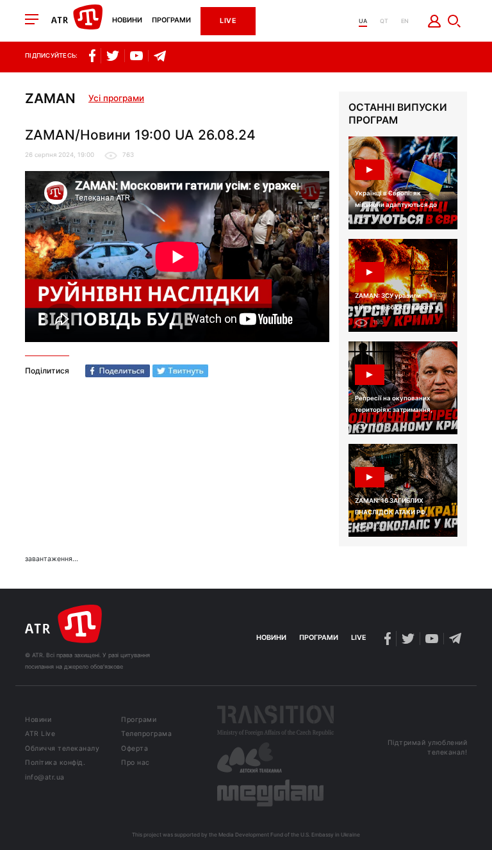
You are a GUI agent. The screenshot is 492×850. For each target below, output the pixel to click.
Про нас (135, 763)
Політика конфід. (55, 763)
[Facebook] (117, 370)
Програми (171, 20)
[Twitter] (180, 370)
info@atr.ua (45, 777)
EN (405, 21)
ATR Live (40, 734)
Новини (127, 20)
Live (228, 21)
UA (363, 21)
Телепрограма (146, 734)
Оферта (134, 749)
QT (384, 21)
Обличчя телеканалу (62, 749)
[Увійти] (434, 21)
